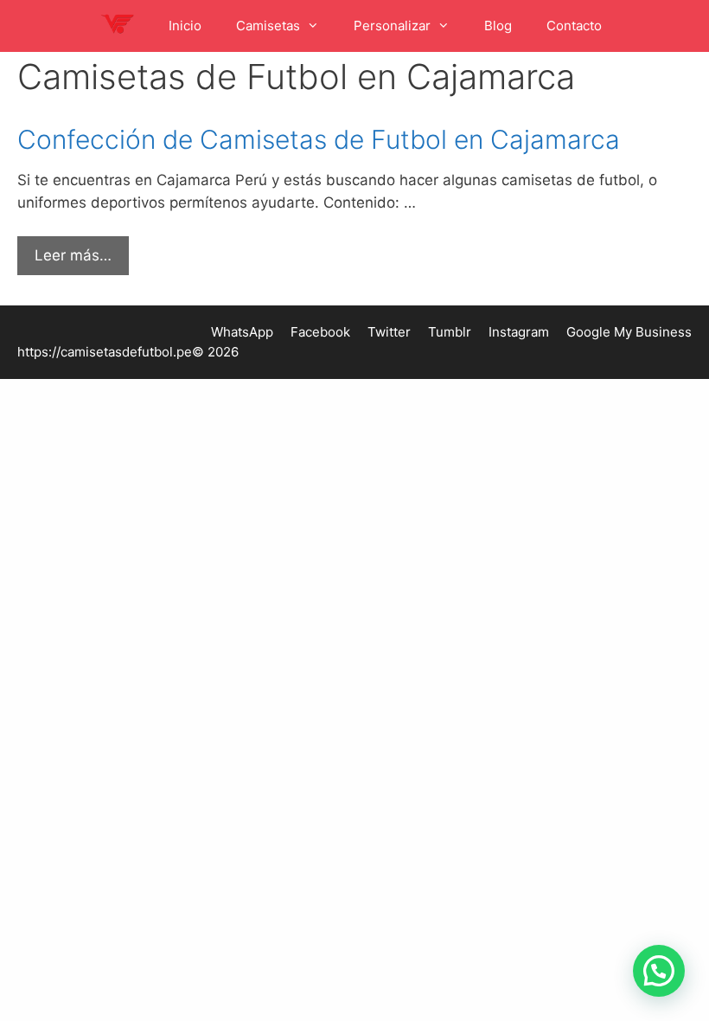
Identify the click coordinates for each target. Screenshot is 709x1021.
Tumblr (449, 332)
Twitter (389, 332)
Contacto (574, 25)
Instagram (519, 332)
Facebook (320, 332)
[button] (659, 971)
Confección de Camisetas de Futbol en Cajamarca (318, 139)
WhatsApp (242, 332)
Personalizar (392, 25)
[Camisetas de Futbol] (121, 26)
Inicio (185, 25)
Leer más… (73, 255)
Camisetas (268, 25)
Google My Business (629, 332)
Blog (498, 25)
